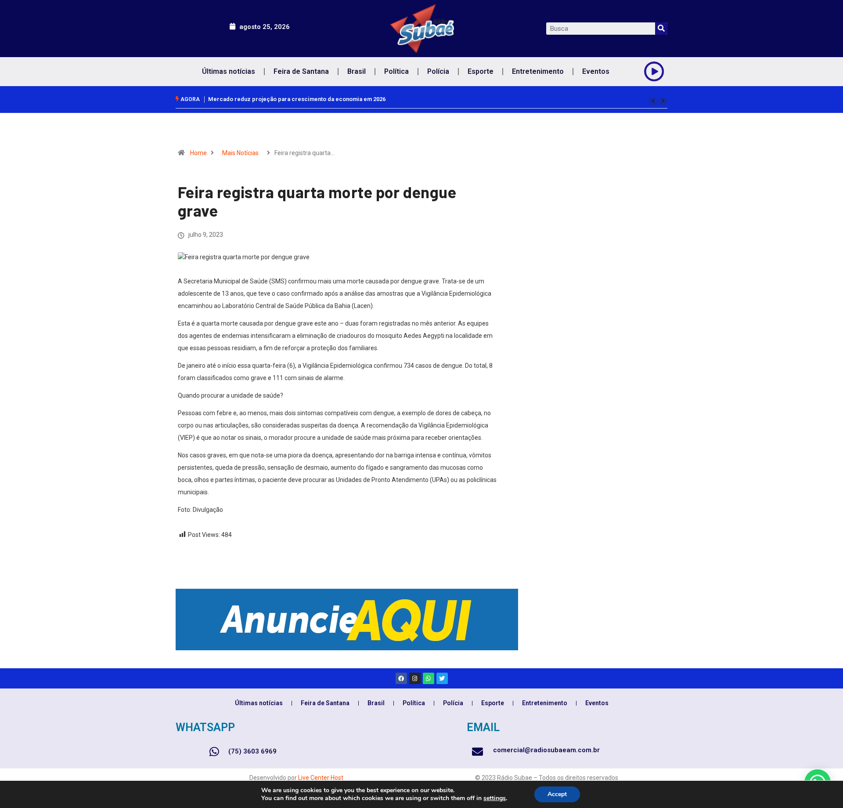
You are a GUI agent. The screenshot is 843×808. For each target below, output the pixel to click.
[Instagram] (415, 678)
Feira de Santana (301, 71)
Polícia (438, 71)
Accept (557, 794)
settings (494, 798)
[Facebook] (401, 678)
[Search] (661, 28)
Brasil (356, 71)
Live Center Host (320, 777)
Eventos (595, 71)
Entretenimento (538, 71)
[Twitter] (442, 678)
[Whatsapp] (428, 678)
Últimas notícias (228, 71)
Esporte (481, 71)
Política (396, 71)
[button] (652, 101)
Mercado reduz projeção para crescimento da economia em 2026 (296, 99)
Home (198, 152)
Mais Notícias (240, 152)
